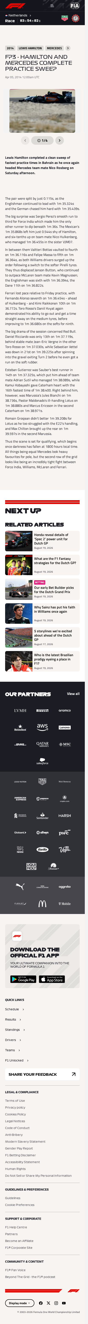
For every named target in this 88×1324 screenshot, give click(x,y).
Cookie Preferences (19, 1205)
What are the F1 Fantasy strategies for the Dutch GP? (55, 560)
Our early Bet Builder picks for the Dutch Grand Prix (54, 589)
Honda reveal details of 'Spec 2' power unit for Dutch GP (51, 539)
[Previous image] (25, 140)
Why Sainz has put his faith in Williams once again (54, 609)
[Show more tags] (67, 48)
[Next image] (59, 140)
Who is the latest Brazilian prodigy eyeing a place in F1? (53, 659)
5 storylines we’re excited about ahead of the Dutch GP (53, 635)
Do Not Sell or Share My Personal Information (38, 1176)
